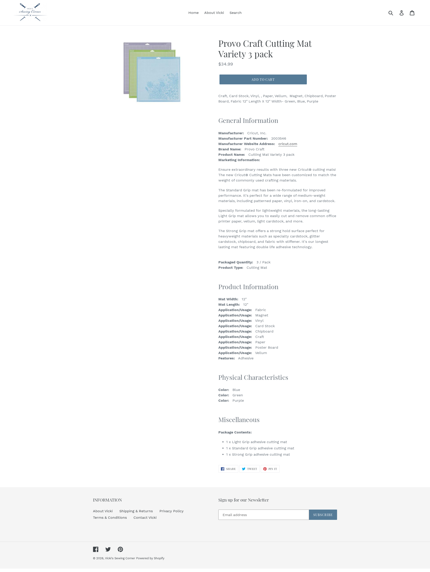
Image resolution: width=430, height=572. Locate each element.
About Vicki (103, 511)
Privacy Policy (171, 511)
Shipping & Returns (136, 511)
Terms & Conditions (110, 517)
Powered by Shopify (150, 558)
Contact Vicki (145, 517)
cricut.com (287, 144)
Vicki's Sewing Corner (120, 558)
